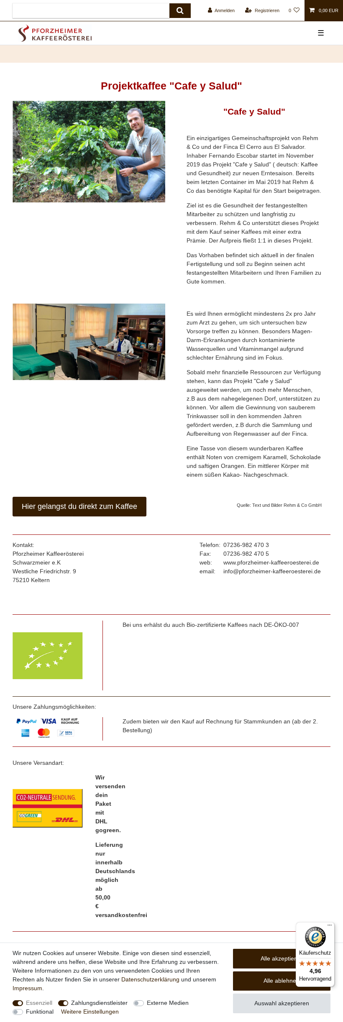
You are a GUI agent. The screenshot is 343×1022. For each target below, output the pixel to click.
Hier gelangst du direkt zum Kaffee (79, 506)
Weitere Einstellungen (90, 1011)
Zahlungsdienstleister (99, 1002)
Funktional (40, 1011)
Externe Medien (168, 1002)
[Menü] (330, 927)
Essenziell (39, 1002)
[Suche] (180, 10)
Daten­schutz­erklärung (150, 979)
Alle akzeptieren (282, 958)
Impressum (27, 988)
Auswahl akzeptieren (281, 1003)
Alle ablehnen (281, 980)
